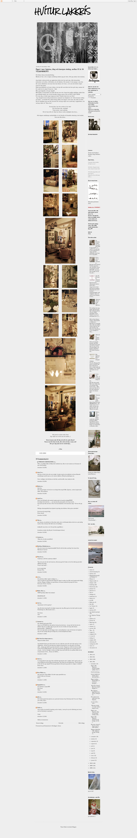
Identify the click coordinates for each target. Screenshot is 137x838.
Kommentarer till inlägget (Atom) (52, 726)
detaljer (91, 582)
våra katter (92, 647)
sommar (92, 626)
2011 (91, 661)
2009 (91, 765)
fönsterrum (92, 586)
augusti (93, 743)
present (91, 620)
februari (93, 758)
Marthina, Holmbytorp (43, 546)
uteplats (91, 640)
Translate (93, 97)
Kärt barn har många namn (44, 638)
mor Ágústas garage (95, 612)
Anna (38, 658)
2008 (91, 768)
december (93, 663)
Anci (38, 603)
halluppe (92, 594)
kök (90, 604)
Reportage (92, 622)
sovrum (91, 628)
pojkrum (92, 618)
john (38, 697)
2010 (91, 763)
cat (38, 577)
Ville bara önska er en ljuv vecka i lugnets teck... (95, 707)
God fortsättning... (95, 672)
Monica (39, 486)
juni (92, 748)
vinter (91, 645)
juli (92, 746)
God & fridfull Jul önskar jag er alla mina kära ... (95, 676)
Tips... (91, 630)
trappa (91, 632)
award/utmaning (94, 571)
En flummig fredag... (97, 242)
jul (90, 600)
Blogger (74, 827)
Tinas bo (39, 556)
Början (91, 579)
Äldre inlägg (81, 723)
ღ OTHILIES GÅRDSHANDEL (45, 462)
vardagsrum (92, 644)
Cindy (38, 707)
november (93, 736)
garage (91, 588)
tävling (91, 638)
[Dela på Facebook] (44, 453)
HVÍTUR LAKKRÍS (63, 11)
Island (91, 598)
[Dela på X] (42, 453)
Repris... (97, 412)
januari (93, 760)
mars (92, 755)
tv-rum (91, 636)
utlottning (92, 642)
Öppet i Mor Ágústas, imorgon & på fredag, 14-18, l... (95, 719)
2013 (91, 657)
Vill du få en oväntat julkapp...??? (97, 337)
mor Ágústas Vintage (95, 615)
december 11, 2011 (42, 598)
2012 (91, 659)
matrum (92, 610)
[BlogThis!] (41, 453)
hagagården (40, 684)
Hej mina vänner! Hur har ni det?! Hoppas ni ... (95, 687)
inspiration (92, 596)
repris (91, 624)
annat (91, 569)
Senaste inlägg (39, 723)
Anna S (39, 472)
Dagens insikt (93, 581)
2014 (91, 654)
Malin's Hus (40, 590)
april (92, 753)
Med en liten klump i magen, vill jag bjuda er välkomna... (95, 321)
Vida (38, 520)
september (93, 741)
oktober (93, 739)
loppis (91, 608)
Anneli (39, 498)
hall (90, 592)
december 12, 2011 (42, 692)
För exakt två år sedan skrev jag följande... (95, 698)
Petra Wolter (40, 672)
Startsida (61, 723)
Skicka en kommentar (43, 719)
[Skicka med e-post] (40, 453)
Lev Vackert (93, 606)
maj (92, 750)
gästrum (92, 590)
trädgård (92, 634)
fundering (92, 584)
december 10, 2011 (42, 467)
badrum (91, 573)
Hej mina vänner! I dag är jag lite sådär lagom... (95, 726)
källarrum (92, 602)
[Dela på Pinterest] (45, 453)
